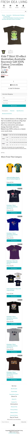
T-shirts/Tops (6, 16)
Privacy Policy (14, 409)
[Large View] (3, 51)
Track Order (14, 391)
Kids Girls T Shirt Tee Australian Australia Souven (12, 262)
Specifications (20, 110)
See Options (14, 184)
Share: (2, 69)
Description (5, 110)
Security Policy (14, 415)
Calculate (14, 105)
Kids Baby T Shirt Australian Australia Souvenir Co (12, 207)
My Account (14, 388)
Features (12, 110)
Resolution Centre (14, 394)
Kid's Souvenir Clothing (18, 15)
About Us (14, 399)
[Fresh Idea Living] (14, 1)
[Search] (25, 11)
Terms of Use (14, 406)
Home (3, 15)
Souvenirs (8, 15)
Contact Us (14, 402)
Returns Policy (14, 412)
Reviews (4, 113)
